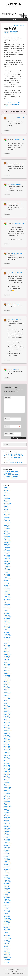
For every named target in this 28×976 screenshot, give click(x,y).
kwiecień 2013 (7, 739)
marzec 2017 (7, 665)
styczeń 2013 (7, 744)
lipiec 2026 (6, 489)
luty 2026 (6, 497)
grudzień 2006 (7, 859)
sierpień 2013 (7, 733)
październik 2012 (7, 749)
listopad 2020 (7, 596)
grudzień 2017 (7, 651)
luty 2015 (6, 705)
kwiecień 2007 (7, 853)
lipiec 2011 (6, 773)
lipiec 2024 (6, 526)
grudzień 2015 (7, 689)
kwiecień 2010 (7, 796)
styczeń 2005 (7, 896)
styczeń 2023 (7, 555)
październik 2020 (7, 597)
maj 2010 (6, 795)
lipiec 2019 (6, 621)
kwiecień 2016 (7, 683)
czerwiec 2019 (7, 623)
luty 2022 (6, 572)
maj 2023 (6, 549)
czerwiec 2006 (7, 869)
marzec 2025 (7, 514)
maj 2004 (6, 908)
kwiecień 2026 (7, 493)
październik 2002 (7, 938)
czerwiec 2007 (7, 850)
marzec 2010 (7, 798)
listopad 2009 (7, 804)
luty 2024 (6, 534)
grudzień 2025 (7, 500)
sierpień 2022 (7, 563)
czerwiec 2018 (7, 642)
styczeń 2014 (7, 725)
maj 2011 (6, 776)
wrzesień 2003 (7, 921)
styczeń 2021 (7, 593)
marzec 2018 (7, 646)
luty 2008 (6, 837)
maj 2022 (6, 568)
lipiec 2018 (6, 640)
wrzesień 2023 (7, 542)
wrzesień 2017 (7, 656)
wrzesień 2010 (7, 788)
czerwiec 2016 (7, 680)
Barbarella (14, 3)
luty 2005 (6, 894)
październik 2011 (7, 768)
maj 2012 (6, 757)
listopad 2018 (7, 634)
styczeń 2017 (7, 668)
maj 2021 (6, 586)
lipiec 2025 (6, 508)
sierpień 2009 (7, 809)
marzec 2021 (7, 590)
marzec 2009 (7, 817)
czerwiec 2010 (7, 793)
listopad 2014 (7, 709)
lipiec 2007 (6, 848)
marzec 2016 (7, 684)
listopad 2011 (7, 766)
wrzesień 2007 (7, 845)
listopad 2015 (7, 691)
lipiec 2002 (6, 943)
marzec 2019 (7, 627)
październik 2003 (7, 919)
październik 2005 (7, 881)
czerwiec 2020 (7, 604)
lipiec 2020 (6, 602)
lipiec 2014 (6, 716)
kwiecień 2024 (7, 531)
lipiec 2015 (6, 697)
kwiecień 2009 (7, 815)
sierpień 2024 (7, 525)
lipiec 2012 (6, 754)
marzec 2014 (7, 722)
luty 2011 (6, 780)
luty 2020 (6, 610)
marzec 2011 (7, 779)
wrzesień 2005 (7, 883)
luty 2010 (6, 799)
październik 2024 (7, 522)
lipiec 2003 (6, 924)
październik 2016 (7, 673)
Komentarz (7, 397)
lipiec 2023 (6, 545)
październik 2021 (7, 579)
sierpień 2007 (7, 847)
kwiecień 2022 (7, 569)
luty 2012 (6, 762)
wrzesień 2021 (7, 580)
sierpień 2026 (7, 487)
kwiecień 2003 (7, 929)
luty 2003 (6, 932)
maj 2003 (6, 927)
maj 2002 (6, 946)
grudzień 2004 (7, 897)
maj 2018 (6, 643)
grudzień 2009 (7, 803)
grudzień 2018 (7, 632)
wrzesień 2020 (7, 599)
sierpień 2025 (7, 506)
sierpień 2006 (7, 866)
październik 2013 (7, 730)
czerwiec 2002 (7, 945)
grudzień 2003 (7, 916)
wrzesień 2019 (7, 618)
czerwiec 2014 (7, 717)
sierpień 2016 (7, 676)
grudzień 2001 (7, 954)
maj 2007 (6, 851)
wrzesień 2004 (7, 902)
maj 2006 (6, 870)
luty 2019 (6, 629)
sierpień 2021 (7, 582)
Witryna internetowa (9, 433)
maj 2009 (6, 814)
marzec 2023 (7, 552)
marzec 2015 (7, 703)
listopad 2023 (7, 539)
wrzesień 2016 (7, 675)
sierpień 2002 (7, 941)
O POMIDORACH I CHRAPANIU (11, 476)
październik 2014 (7, 711)
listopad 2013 (7, 728)
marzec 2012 (7, 760)
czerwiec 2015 (7, 698)
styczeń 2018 (7, 650)
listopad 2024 (7, 520)
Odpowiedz (7, 130)
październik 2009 (7, 806)
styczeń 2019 (7, 631)
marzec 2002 (7, 949)
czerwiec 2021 (7, 585)
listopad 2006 (7, 861)
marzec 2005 (7, 892)
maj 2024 (6, 530)
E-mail (6, 426)
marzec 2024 (7, 533)
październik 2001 (7, 957)
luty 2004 (6, 913)
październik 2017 (7, 654)
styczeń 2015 (7, 706)
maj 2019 (6, 624)
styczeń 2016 (7, 687)
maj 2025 (6, 511)
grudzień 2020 (7, 594)
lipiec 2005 (6, 886)
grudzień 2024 (7, 519)
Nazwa (6, 418)
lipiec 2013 (6, 735)
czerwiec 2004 (7, 907)
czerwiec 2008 (7, 831)
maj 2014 (6, 719)
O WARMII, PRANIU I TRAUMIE (15, 454)
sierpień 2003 (7, 922)
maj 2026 (6, 492)
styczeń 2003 (7, 934)
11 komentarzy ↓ (13, 32)
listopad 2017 (7, 653)
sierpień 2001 (7, 960)
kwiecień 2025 (7, 512)
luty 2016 (6, 686)
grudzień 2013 (7, 727)
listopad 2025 (7, 501)
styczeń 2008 (7, 839)
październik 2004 (7, 900)
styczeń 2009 (7, 820)
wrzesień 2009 (7, 807)
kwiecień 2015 (7, 702)
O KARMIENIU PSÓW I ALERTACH (12, 474)
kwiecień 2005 (7, 891)
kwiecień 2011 (7, 777)
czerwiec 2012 (7, 755)
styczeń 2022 (7, 574)
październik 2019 (7, 616)
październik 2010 (7, 787)
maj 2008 (6, 833)
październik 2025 (7, 503)
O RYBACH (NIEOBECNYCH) (10, 478)
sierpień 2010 (7, 790)
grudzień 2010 (7, 784)
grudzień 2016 (7, 670)
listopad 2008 (7, 823)
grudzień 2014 (7, 708)
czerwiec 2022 (7, 566)
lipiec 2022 (6, 564)
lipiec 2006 (6, 867)
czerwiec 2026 (7, 490)
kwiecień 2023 (7, 550)
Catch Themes (20, 973)
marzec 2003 (7, 930)
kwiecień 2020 (7, 607)
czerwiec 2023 (7, 547)
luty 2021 (6, 591)
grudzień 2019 (7, 613)
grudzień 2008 (7, 821)
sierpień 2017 (7, 657)
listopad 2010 (7, 785)
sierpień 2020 (7, 601)
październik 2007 (7, 844)
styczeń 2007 (7, 858)
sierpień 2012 (7, 752)
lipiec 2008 (6, 829)
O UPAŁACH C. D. (8, 473)
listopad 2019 (7, 615)
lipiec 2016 (6, 678)
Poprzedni (15, 25)
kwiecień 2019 (7, 626)
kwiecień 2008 (7, 834)
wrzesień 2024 (7, 523)
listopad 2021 (7, 577)
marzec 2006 (7, 874)
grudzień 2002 (7, 935)
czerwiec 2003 (7, 926)
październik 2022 (7, 560)
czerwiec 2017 (7, 661)
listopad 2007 (7, 842)
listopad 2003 (7, 918)
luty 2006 (6, 875)
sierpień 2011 (7, 771)
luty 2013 (6, 743)
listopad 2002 (7, 937)
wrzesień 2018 (7, 637)
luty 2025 (6, 515)
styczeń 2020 (7, 612)
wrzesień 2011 (7, 769)
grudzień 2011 (7, 765)
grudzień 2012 (7, 746)
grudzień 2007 (7, 840)
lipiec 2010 (6, 791)
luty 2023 (6, 553)
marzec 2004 (7, 911)
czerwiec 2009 (7, 812)
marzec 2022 (7, 571)
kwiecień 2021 (7, 588)
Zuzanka (6, 455)
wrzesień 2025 (7, 504)
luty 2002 (6, 951)
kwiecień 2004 (7, 910)
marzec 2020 (7, 609)
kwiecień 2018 (7, 645)
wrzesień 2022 (7, 561)
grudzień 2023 (7, 538)
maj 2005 (6, 889)
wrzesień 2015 (7, 694)
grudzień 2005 (7, 878)
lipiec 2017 (6, 659)
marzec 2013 (7, 741)
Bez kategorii (11, 102)
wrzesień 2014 (7, 713)
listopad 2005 (7, 880)
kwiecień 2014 (7, 721)
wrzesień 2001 (7, 959)
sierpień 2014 (7, 714)
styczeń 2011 (7, 782)
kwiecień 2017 (7, 664)
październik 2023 (7, 541)
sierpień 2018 (7, 638)
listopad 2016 (7, 672)
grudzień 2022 (7, 556)
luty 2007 (6, 856)
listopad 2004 (7, 899)
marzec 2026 (7, 495)
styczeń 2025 (7, 517)
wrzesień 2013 (7, 732)
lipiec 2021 (6, 583)
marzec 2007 (7, 855)
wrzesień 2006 (7, 864)
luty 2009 (6, 818)
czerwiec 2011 (7, 774)
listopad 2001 (7, 956)
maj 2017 (6, 662)
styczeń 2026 (7, 498)
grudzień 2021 (7, 575)
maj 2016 (6, 681)
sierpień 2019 (7, 620)
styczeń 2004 (7, 915)
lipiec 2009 (6, 810)
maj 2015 (6, 700)
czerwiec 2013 (7, 736)
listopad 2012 (7, 747)
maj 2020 (6, 605)
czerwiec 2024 (7, 528)
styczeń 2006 (7, 877)
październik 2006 (7, 862)
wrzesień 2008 (7, 826)
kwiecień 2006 (7, 872)
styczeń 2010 (7, 801)
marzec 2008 (7, 836)
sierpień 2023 (7, 544)
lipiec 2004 (6, 905)
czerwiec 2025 (7, 509)
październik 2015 (7, 692)
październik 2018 (7, 635)
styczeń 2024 (7, 536)
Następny (23, 25)
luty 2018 (6, 648)
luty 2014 (6, 724)
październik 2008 (7, 825)
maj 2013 (6, 738)
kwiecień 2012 (7, 758)
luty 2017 (6, 667)
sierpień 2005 (7, 885)
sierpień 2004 (7, 904)
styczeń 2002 (7, 952)
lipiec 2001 (6, 962)
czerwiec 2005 (7, 888)
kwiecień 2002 (7, 948)
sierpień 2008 (7, 828)
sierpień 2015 (7, 695)
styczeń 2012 (7, 763)
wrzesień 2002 (7, 940)
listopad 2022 (7, 558)
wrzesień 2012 (7, 750)
